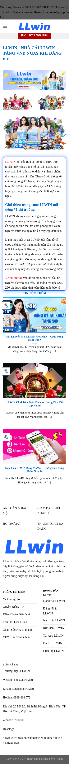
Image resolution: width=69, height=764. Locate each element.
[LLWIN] (34, 26)
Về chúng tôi (13, 277)
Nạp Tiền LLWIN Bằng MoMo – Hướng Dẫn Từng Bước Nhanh (34, 470)
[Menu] (5, 26)
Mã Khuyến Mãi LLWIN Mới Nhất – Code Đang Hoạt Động (34, 338)
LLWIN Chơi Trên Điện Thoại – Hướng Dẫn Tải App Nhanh (35, 404)
